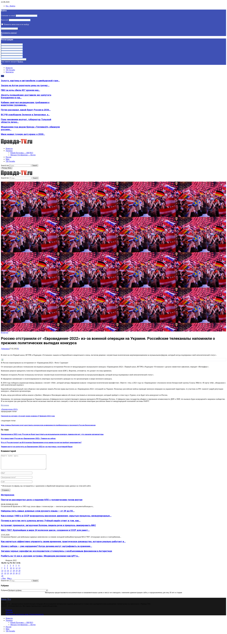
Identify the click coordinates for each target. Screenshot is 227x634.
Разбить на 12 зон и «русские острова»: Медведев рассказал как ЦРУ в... (40, 556)
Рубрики (4, 590)
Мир (7, 159)
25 (14, 573)
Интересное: (8, 495)
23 (8, 573)
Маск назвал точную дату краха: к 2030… (23, 134)
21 (2, 573)
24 (11, 573)
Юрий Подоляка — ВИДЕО (21, 153)
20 (19, 571)
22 (5, 573)
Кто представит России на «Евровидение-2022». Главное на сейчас (28, 438)
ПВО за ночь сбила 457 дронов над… (20, 90)
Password (4, 20)
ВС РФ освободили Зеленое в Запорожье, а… (25, 114)
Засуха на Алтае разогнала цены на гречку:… (25, 85)
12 (16, 568)
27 (19, 573)
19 (16, 571)
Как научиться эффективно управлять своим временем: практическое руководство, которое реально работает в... (63, 541)
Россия (8, 157)
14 (2, 571)
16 (8, 571)
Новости (9, 68)
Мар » (9, 578)
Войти (20, 62)
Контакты (10, 72)
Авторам (9, 612)
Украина (9, 151)
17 (11, 571)
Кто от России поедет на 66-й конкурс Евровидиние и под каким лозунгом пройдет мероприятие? (41, 442)
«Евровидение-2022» (9, 409)
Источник (5, 405)
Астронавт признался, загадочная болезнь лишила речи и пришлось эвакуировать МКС (48, 525)
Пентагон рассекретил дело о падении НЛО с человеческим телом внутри (41, 499)
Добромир (5, 349)
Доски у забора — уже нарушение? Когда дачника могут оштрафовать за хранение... (46, 546)
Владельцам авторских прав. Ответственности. (25, 614)
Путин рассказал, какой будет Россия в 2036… (26, 110)
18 (14, 571)
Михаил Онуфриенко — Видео (23, 155)
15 (5, 571)
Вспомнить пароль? (9, 33)
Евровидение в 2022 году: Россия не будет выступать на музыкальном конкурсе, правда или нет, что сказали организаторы (52, 434)
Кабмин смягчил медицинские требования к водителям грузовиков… (25, 103)
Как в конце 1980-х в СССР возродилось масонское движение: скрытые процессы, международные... (56, 515)
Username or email (8, 16)
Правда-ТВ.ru (6, 599)
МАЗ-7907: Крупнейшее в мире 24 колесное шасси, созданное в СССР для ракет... (45, 530)
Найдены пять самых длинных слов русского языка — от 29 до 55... (38, 511)
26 (16, 573)
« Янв (3, 578)
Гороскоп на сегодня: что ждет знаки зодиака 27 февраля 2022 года (28, 416)
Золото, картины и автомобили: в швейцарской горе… (30, 80)
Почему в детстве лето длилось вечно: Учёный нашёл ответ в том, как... (41, 520)
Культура (4, 332)
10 (11, 568)
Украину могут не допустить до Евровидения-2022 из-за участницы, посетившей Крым (36, 447)
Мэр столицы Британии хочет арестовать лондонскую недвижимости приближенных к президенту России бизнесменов (48, 425)
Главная (9, 610)
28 (2, 576)
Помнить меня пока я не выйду (16, 24)
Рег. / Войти (10, 6)
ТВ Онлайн (10, 70)
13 (19, 568)
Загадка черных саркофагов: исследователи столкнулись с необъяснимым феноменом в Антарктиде (56, 551)
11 (14, 568)
